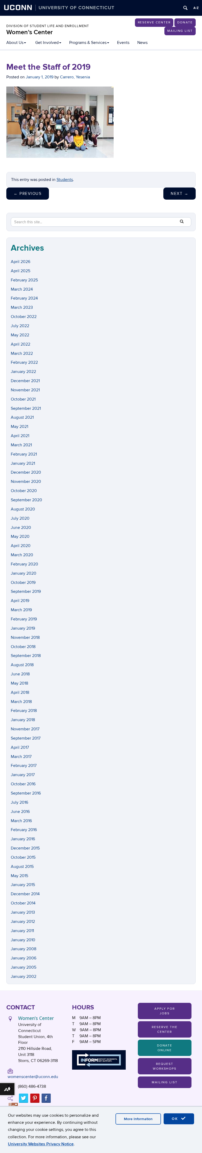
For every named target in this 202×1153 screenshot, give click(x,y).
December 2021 (25, 380)
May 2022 (20, 335)
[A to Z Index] (196, 8)
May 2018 (19, 683)
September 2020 (26, 500)
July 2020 (20, 518)
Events (123, 42)
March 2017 (21, 756)
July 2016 (19, 802)
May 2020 (20, 536)
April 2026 (20, 261)
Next (179, 193)
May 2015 (19, 875)
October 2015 (23, 857)
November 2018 (25, 637)
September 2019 (26, 591)
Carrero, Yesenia (75, 77)
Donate (185, 22)
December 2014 (25, 894)
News (142, 42)
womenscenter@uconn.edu (33, 1076)
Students (65, 179)
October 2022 (24, 316)
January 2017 (23, 774)
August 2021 (22, 417)
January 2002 (23, 976)
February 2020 (24, 564)
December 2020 (26, 472)
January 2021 (23, 463)
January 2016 (23, 839)
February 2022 (24, 362)
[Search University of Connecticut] (185, 8)
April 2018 (20, 692)
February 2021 (24, 454)
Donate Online (165, 1048)
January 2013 (23, 912)
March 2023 (22, 307)
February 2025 (24, 280)
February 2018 (24, 710)
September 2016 (26, 793)
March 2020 (22, 555)
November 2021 (25, 390)
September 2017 (26, 738)
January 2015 (23, 884)
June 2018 (20, 674)
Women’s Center (29, 32)
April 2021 (20, 435)
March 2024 (22, 289)
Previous (28, 193)
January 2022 (23, 371)
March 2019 (21, 610)
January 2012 (23, 921)
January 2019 (23, 628)
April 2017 (20, 747)
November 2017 (25, 729)
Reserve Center (154, 22)
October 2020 (24, 490)
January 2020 (23, 573)
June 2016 (20, 811)
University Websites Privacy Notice (41, 1144)
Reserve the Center (164, 1029)
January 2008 (23, 949)
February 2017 (24, 765)
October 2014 (23, 903)
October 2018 (23, 646)
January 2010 (23, 940)
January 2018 (23, 719)
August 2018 (22, 664)
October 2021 (23, 399)
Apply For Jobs (164, 1011)
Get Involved (47, 42)
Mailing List (180, 31)
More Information (138, 1119)
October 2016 (23, 784)
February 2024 (24, 298)
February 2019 (24, 619)
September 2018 (26, 655)
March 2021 (21, 445)
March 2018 (21, 701)
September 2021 (26, 408)
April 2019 (20, 600)
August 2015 (22, 866)
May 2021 (19, 426)
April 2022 (20, 344)
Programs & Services (88, 42)
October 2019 (23, 582)
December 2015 (25, 848)
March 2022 (22, 353)
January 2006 (23, 958)
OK (176, 1118)
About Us (14, 42)
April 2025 (20, 271)
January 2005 (23, 967)
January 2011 (22, 930)
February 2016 (24, 829)
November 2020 (26, 481)
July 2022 (20, 325)
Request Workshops (164, 1066)
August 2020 (23, 509)
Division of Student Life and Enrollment (47, 26)
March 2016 (21, 820)
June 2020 (21, 527)
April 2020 (21, 545)
